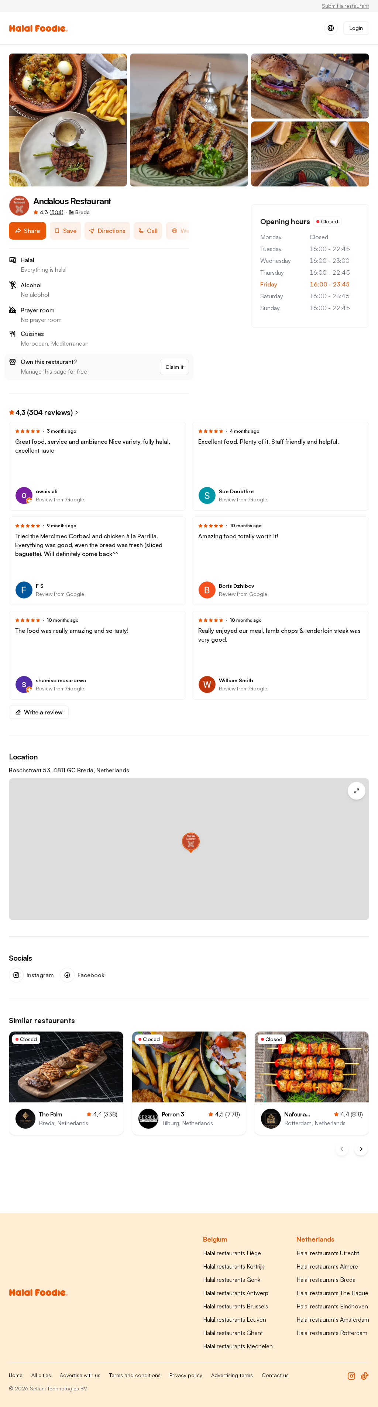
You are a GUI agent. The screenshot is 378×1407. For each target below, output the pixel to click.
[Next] (361, 1149)
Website (192, 230)
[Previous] (341, 1149)
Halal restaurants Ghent (233, 1332)
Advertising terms (232, 1375)
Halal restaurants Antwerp (235, 1293)
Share (32, 230)
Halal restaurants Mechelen (238, 1346)
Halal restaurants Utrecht (327, 1253)
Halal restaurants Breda (325, 1279)
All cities (41, 1375)
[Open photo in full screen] (68, 120)
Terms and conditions (135, 1375)
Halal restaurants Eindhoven (332, 1306)
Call (152, 230)
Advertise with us (80, 1375)
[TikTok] (364, 1376)
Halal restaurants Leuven (234, 1319)
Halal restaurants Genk (231, 1279)
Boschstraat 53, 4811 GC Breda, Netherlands (69, 770)
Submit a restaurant (345, 6)
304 (56, 212)
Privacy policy (185, 1375)
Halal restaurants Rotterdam (331, 1332)
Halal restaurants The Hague (332, 1293)
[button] (189, 841)
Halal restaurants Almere (327, 1266)
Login (356, 28)
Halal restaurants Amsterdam (332, 1319)
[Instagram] (351, 1376)
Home (16, 1375)
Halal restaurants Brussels (235, 1306)
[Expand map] (356, 791)
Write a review (43, 712)
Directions (112, 230)
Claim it (174, 367)
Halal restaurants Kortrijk (233, 1266)
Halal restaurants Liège (232, 1253)
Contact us (275, 1375)
